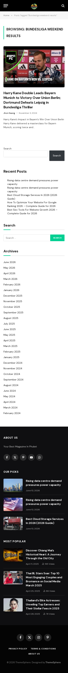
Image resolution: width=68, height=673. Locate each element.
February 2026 (11, 284)
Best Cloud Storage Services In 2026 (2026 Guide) (44, 521)
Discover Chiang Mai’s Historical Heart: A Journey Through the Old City (43, 554)
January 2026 (11, 290)
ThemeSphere (53, 662)
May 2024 (9, 396)
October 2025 (11, 306)
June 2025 (9, 329)
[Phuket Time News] (34, 5)
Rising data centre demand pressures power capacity (44, 483)
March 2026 (10, 278)
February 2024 (12, 413)
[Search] (63, 6)
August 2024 (10, 385)
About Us (34, 653)
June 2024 (9, 390)
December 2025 (12, 295)
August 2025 (10, 318)
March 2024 (10, 407)
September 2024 (13, 379)
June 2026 (9, 262)
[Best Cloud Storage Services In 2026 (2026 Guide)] (13, 523)
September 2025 (13, 312)
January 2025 (11, 357)
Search (7, 148)
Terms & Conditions (43, 648)
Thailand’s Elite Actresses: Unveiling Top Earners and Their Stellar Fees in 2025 (43, 604)
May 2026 (9, 267)
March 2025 (10, 346)
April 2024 (9, 402)
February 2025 (11, 351)
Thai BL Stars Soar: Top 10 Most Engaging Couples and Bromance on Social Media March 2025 (44, 579)
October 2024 (11, 374)
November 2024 (12, 368)
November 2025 (12, 301)
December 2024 (12, 362)
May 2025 (9, 334)
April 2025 (9, 340)
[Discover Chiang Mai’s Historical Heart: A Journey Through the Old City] (13, 555)
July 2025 (9, 323)
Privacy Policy (18, 648)
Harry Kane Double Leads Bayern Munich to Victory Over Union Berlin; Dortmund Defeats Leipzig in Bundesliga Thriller (32, 100)
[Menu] (5, 6)
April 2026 (9, 273)
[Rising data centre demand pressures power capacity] (13, 485)
